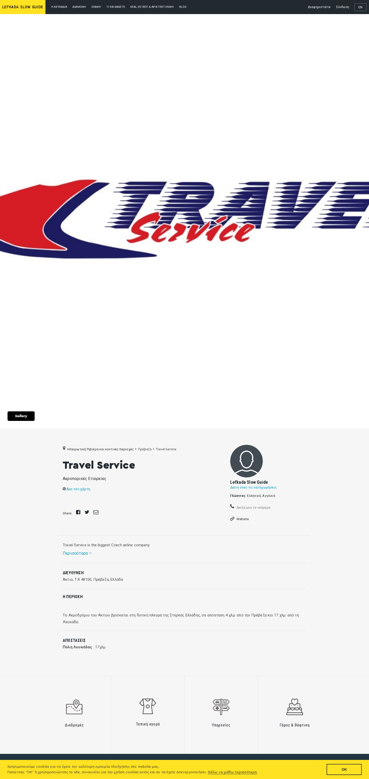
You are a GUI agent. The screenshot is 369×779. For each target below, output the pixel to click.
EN (360, 7)
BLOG (183, 7)
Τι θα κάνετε (115, 7)
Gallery (21, 416)
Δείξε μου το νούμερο (253, 507)
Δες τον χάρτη (78, 489)
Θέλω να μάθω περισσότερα (232, 772)
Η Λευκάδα (59, 7)
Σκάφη (96, 7)
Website (242, 519)
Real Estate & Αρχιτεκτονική (152, 7)
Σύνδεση (342, 7)
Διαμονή (79, 7)
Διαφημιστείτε (319, 7)
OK (344, 769)
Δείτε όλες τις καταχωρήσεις (253, 487)
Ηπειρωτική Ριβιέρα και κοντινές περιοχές (100, 449)
